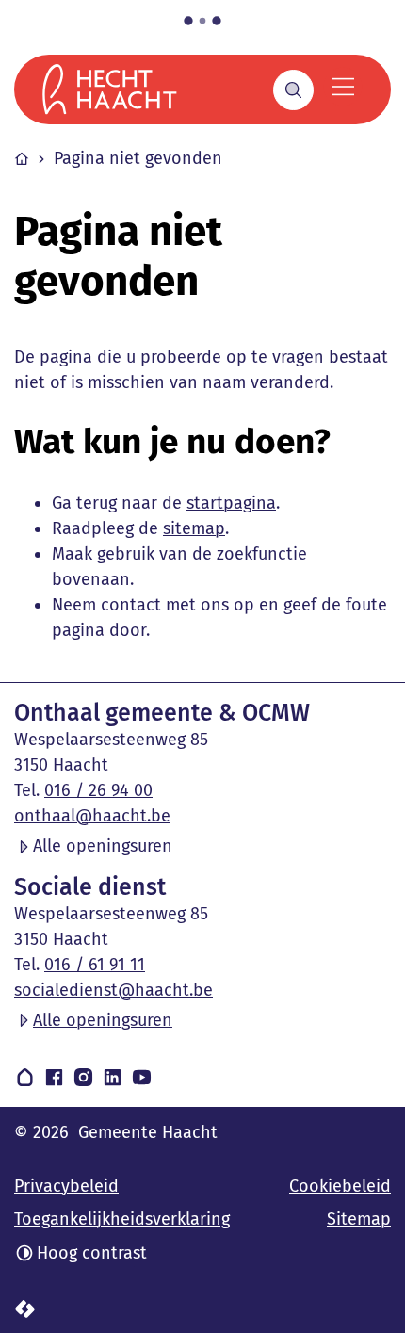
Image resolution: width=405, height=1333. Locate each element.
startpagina (231, 503)
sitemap (194, 528)
